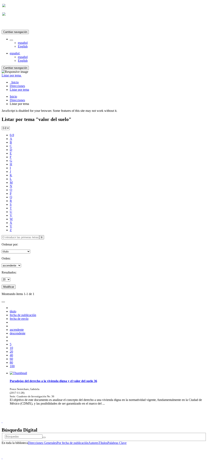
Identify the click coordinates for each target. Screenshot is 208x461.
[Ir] (44, 437)
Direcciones (17, 100)
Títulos (103, 443)
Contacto (95, 417)
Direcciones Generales (42, 443)
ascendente (17, 329)
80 (11, 362)
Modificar (8, 286)
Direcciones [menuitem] (17, 86)
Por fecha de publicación (72, 443)
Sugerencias (111, 417)
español (23, 42)
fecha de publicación (23, 315)
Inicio (13, 96)
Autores (93, 443)
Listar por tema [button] (12, 75)
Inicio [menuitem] (14, 82)
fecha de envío (19, 318)
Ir (41, 237)
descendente (17, 333)
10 (11, 348)
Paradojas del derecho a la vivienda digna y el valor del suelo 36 (53, 381)
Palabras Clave (117, 443)
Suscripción (9, 24)
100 (12, 366)
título (13, 311)
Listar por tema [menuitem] (19, 89)
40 (11, 355)
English (23, 46)
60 (11, 359)
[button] (11, 40)
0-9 (12, 135)
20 (11, 351)
